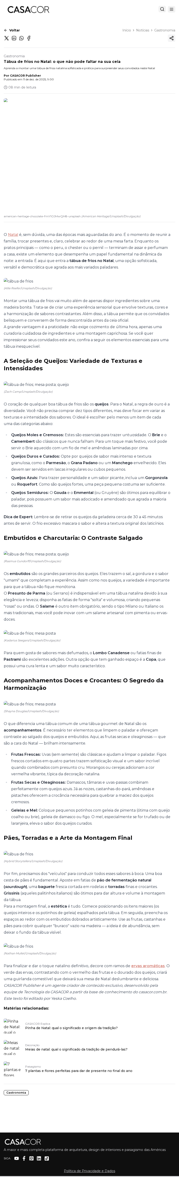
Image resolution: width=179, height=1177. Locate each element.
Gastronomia (164, 30)
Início (126, 30)
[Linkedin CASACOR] (39, 1158)
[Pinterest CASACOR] (31, 1158)
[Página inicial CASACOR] (28, 9)
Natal (13, 234)
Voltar (14, 30)
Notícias (142, 30)
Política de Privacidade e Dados (89, 1171)
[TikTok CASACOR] (46, 1158)
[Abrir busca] (162, 9)
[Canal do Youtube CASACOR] (16, 1158)
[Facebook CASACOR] (24, 1158)
